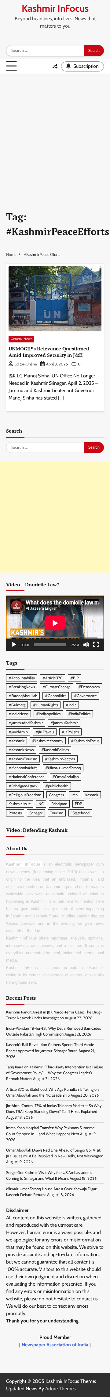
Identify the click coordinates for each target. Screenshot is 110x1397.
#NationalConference (27, 776)
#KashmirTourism (23, 759)
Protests (15, 813)
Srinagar (35, 813)
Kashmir (91, 795)
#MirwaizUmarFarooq (63, 768)
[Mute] (86, 645)
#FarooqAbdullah (23, 695)
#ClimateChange (56, 687)
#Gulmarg (17, 705)
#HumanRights (45, 705)
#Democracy (89, 687)
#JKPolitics (70, 732)
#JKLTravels (44, 732)
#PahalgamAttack (23, 786)
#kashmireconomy (47, 741)
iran (75, 795)
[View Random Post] (55, 66)
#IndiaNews (18, 714)
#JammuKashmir (64, 722)
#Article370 (52, 678)
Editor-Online (25, 364)
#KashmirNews (21, 749)
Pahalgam (59, 803)
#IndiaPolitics (79, 714)
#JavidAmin (18, 732)
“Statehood (80, 813)
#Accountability (22, 678)
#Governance (85, 695)
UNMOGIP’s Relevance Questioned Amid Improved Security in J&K (49, 351)
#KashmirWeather (60, 759)
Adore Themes (60, 1388)
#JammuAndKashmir (26, 722)
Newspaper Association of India (55, 1345)
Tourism (56, 813)
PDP (78, 803)
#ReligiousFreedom (25, 795)
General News (21, 339)
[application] (55, 623)
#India (71, 705)
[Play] (14, 645)
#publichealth (56, 786)
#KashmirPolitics (55, 749)
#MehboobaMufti (23, 768)
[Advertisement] (55, 132)
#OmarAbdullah (65, 776)
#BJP (74, 678)
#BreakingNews (22, 687)
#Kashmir (16, 741)
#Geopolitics (55, 695)
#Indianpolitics (48, 714)
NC (41, 803)
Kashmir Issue (20, 803)
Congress (56, 795)
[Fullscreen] (96, 645)
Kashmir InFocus (55, 8)
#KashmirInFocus (85, 741)
